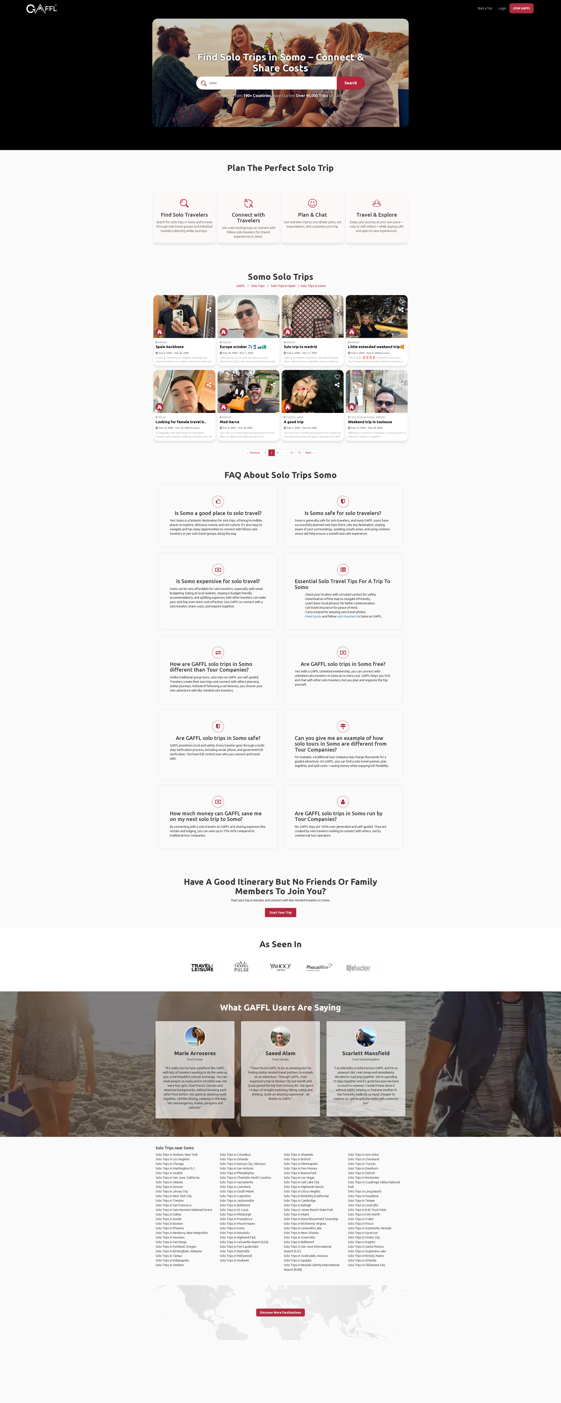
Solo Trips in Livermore (235, 1187)
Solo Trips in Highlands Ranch (304, 1187)
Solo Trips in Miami (296, 1214)
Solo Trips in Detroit (361, 1173)
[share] (209, 310)
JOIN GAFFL (521, 8)
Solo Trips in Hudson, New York (177, 1154)
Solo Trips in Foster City (364, 1237)
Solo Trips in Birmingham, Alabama (179, 1251)
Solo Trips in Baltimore (235, 1205)
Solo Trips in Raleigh (297, 1205)
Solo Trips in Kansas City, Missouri (243, 1164)
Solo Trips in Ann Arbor (363, 1154)
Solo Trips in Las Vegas (299, 1177)
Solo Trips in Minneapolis (301, 1164)
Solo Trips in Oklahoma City (366, 1265)
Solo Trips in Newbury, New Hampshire (182, 1233)
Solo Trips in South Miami (237, 1191)
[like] (209, 302)
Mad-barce (229, 422)
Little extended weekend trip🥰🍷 (378, 347)
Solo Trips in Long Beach (364, 1191)
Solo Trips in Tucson (362, 1164)
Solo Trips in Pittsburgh (235, 1214)
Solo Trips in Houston (170, 1237)
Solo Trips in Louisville (363, 1205)
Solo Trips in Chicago (170, 1164)
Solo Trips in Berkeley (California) (306, 1196)
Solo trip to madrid (300, 347)
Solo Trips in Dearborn (363, 1168)
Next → (310, 452)
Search (350, 83)
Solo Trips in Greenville (299, 1237)
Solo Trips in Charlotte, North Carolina (245, 1177)
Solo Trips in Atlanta (169, 1182)
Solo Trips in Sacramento (236, 1182)
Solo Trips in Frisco (360, 1223)
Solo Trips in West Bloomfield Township (311, 1219)
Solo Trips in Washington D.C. (175, 1168)
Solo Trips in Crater (361, 1219)
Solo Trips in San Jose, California (177, 1177)
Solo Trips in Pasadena (363, 1196)
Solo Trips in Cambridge (300, 1200)
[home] (41, 8)
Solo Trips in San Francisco (174, 1205)
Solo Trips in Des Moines (300, 1168)
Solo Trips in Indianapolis (172, 1260)
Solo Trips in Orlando (234, 1159)
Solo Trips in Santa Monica (365, 1246)
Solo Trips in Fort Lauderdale (239, 1246)
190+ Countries (257, 95)
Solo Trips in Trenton (170, 1200)
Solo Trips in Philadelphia (237, 1173)
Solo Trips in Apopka (297, 1260)
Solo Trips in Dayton (361, 1242)
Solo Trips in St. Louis (234, 1210)
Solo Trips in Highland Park (238, 1237)
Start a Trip (485, 8)
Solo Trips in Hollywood (236, 1256)
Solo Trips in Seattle (169, 1173)
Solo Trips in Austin (169, 1219)
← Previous (253, 452)
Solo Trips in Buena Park (300, 1173)
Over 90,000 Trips (312, 95)
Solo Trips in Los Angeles (173, 1159)
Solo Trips (258, 286)
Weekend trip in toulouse (370, 422)
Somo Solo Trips (280, 276)
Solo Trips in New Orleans (301, 1233)
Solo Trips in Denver (169, 1187)
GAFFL (240, 286)
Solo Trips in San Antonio (237, 1168)
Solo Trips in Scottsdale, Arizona (306, 1256)
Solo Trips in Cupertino (235, 1196)
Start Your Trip (281, 912)
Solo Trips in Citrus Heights (302, 1191)
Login (502, 8)
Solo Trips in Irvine (232, 1228)
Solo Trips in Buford (297, 1159)
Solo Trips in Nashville (235, 1251)
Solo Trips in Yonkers (170, 1265)
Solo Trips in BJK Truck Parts (367, 1210)
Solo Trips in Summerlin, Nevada (369, 1228)
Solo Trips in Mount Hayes (237, 1223)
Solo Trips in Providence (236, 1219)
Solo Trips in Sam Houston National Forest (184, 1210)
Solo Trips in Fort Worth (364, 1214)
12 (291, 452)
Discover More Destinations (280, 1312)
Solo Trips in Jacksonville (237, 1200)
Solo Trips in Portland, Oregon (176, 1246)
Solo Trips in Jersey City (172, 1191)
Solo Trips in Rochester (363, 1177)
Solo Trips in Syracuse (363, 1233)
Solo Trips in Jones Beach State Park (308, 1210)
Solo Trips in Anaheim (234, 1260)
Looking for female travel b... (181, 422)
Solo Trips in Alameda (298, 1154)
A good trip (294, 422)
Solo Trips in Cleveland (363, 1159)
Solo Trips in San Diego (171, 1242)
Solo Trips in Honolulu (235, 1233)
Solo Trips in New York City (174, 1196)
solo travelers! (347, 616)
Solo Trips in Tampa (169, 1256)
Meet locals (313, 616)
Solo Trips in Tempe (361, 1200)
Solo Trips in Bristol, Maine (366, 1256)
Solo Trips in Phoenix (170, 1228)
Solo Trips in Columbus (235, 1154)
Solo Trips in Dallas (168, 1214)
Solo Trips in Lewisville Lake (303, 1228)
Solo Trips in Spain (283, 286)
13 (299, 452)
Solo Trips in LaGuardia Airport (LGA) (244, 1242)
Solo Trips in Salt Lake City (301, 1182)
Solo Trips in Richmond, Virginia (305, 1223)
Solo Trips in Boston (169, 1223)
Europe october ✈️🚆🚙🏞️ (243, 347)
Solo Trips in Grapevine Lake (367, 1251)
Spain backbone (170, 347)
